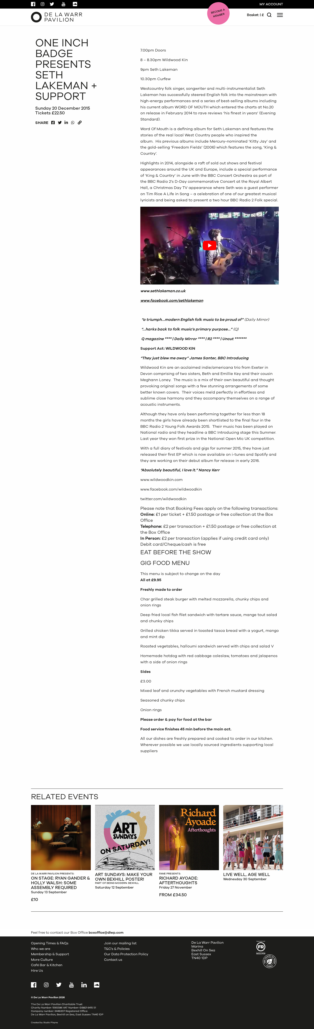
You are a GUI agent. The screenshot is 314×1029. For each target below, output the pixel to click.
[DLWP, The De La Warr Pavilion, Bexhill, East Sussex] (56, 17)
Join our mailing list (120, 943)
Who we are (40, 948)
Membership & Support (50, 954)
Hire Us (37, 970)
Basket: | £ (255, 15)
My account (271, 4)
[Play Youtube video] (209, 246)
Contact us (113, 959)
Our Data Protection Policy (126, 954)
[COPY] (79, 121)
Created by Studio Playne (44, 1022)
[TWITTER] (60, 121)
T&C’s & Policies (117, 948)
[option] (61, 854)
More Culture (42, 959)
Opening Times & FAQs (49, 943)
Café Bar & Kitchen (46, 965)
